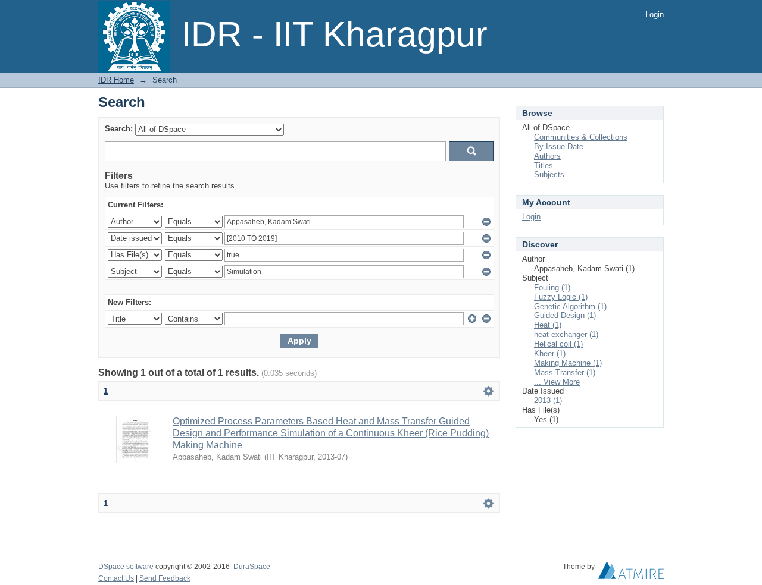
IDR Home (116, 80)
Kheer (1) (550, 353)
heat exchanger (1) (566, 334)
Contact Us (116, 578)
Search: (119, 128)
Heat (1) (547, 324)
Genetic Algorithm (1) (570, 306)
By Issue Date (558, 146)
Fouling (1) (552, 287)
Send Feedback (164, 578)
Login (654, 14)
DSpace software (126, 566)
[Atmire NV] (631, 573)
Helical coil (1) (558, 343)
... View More (557, 382)
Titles (543, 165)
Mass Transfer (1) (564, 372)
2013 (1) (548, 400)
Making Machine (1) (568, 362)
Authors (547, 156)
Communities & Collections (580, 137)
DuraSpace (251, 566)
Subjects (549, 174)
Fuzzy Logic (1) (561, 296)
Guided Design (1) (565, 315)
